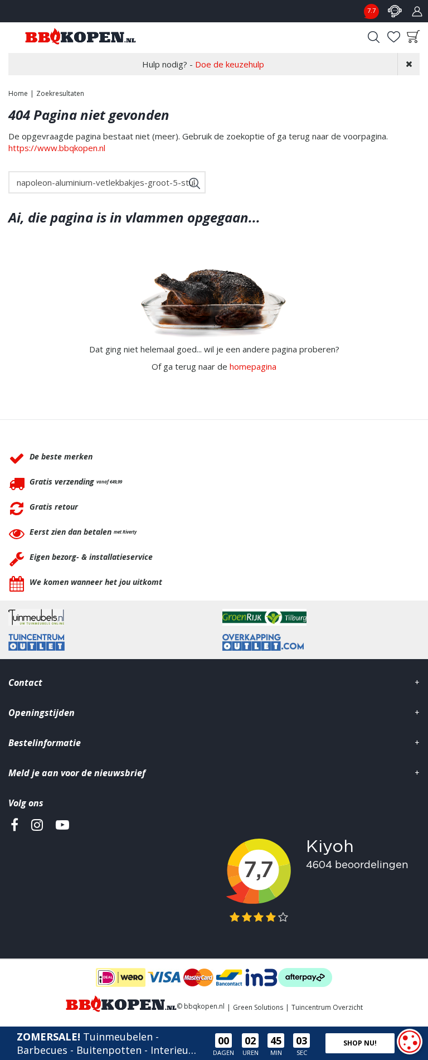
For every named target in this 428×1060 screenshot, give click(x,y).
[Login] (417, 11)
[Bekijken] (413, 37)
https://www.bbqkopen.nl (56, 147)
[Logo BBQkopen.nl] (80, 36)
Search (373, 37)
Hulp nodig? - (203, 64)
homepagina (253, 366)
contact (395, 11)
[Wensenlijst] (393, 37)
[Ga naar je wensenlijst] (393, 37)
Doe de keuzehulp (229, 64)
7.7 (371, 10)
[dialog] (409, 1041)
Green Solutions (258, 1007)
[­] (14, 875)
